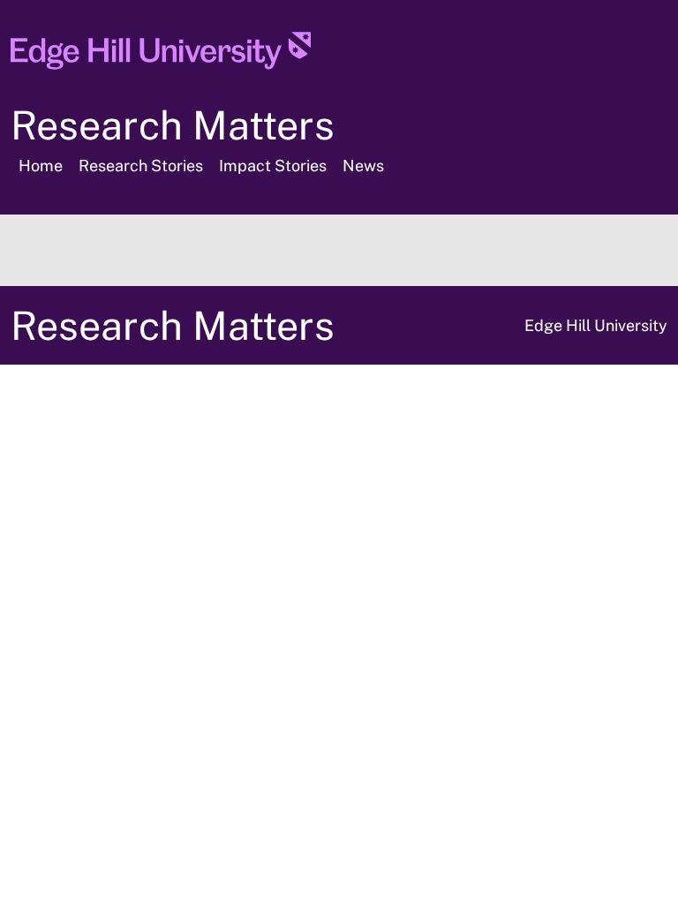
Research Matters (173, 125)
